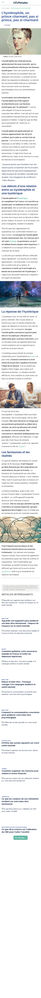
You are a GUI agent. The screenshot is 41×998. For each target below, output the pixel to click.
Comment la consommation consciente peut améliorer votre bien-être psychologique (20, 715)
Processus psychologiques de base (14, 827)
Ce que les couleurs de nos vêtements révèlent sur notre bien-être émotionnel (20, 801)
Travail (4, 768)
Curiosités (5, 796)
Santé (4, 649)
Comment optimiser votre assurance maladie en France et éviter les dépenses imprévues (19, 654)
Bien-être (5, 618)
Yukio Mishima (8, 180)
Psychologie (5, 8)
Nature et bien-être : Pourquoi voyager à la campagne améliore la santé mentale (18, 684)
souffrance (6, 571)
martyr (21, 446)
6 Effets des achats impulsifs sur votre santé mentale (20, 744)
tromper (13, 241)
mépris (33, 356)
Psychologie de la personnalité (21, 8)
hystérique (22, 198)
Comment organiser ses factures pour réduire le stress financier (20, 772)
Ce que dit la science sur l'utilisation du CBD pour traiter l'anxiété (19, 830)
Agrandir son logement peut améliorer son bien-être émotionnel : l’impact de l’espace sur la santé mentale (20, 623)
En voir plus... (20, 838)
